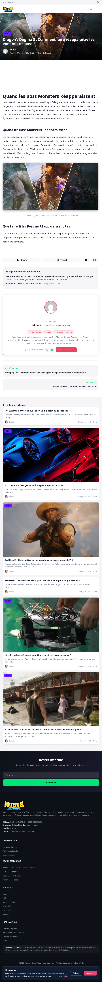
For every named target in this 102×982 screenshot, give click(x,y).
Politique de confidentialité (13, 933)
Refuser (76, 973)
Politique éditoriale (10, 851)
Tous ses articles (65, 350)
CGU (5, 941)
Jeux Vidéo (7, 906)
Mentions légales (10, 929)
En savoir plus (61, 976)
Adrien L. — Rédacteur (12, 880)
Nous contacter (9, 855)
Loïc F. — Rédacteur (11, 872)
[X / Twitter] (47, 350)
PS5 (4, 898)
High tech (7, 910)
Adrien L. (37, 325)
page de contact (54, 283)
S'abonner (51, 782)
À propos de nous (10, 847)
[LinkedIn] (52, 350)
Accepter (90, 973)
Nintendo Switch (9, 902)
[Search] (91, 9)
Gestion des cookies (11, 937)
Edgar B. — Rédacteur (12, 876)
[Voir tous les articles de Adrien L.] (50, 307)
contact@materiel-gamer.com (22, 831)
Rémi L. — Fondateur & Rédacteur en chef (20, 868)
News (7, 34)
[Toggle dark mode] (97, 2)
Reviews (6, 914)
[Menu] (97, 9)
